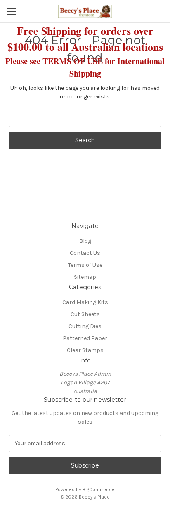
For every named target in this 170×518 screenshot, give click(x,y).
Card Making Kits (85, 302)
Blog (85, 241)
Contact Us (85, 253)
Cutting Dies (85, 326)
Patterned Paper (85, 338)
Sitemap (85, 277)
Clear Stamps (85, 350)
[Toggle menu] (11, 11)
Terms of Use (85, 265)
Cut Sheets (85, 314)
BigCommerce (99, 489)
